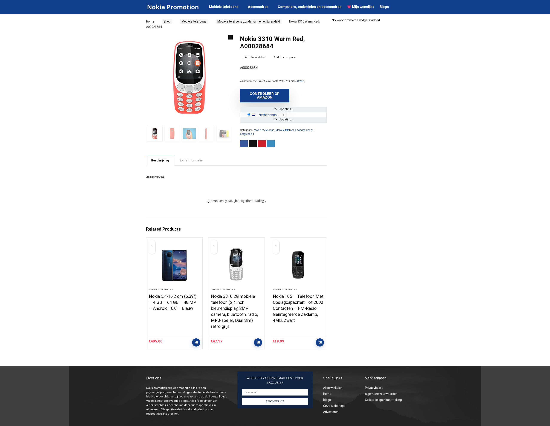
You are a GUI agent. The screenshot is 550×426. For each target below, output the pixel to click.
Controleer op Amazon (265, 95)
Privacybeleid (374, 387)
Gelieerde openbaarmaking (383, 400)
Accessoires (258, 7)
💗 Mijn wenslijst (360, 7)
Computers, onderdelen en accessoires (309, 7)
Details (300, 81)
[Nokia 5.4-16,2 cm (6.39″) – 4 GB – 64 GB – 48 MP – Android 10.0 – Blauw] (174, 265)
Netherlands (267, 115)
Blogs (384, 7)
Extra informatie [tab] (191, 160)
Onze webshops (334, 406)
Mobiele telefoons (223, 7)
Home (150, 21)
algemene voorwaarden (381, 394)
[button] (230, 37)
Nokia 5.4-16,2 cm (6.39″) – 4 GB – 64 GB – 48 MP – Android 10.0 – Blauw (172, 302)
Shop (167, 21)
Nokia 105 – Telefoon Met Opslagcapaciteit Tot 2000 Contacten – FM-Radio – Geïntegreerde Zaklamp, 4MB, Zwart (298, 308)
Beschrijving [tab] (160, 160)
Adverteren (331, 412)
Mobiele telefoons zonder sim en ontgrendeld (248, 21)
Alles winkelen (332, 387)
